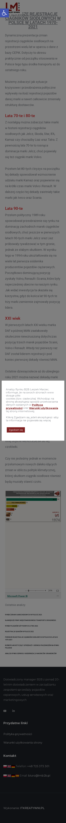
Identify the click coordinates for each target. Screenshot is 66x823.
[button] (4, 13)
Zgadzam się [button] (16, 429)
